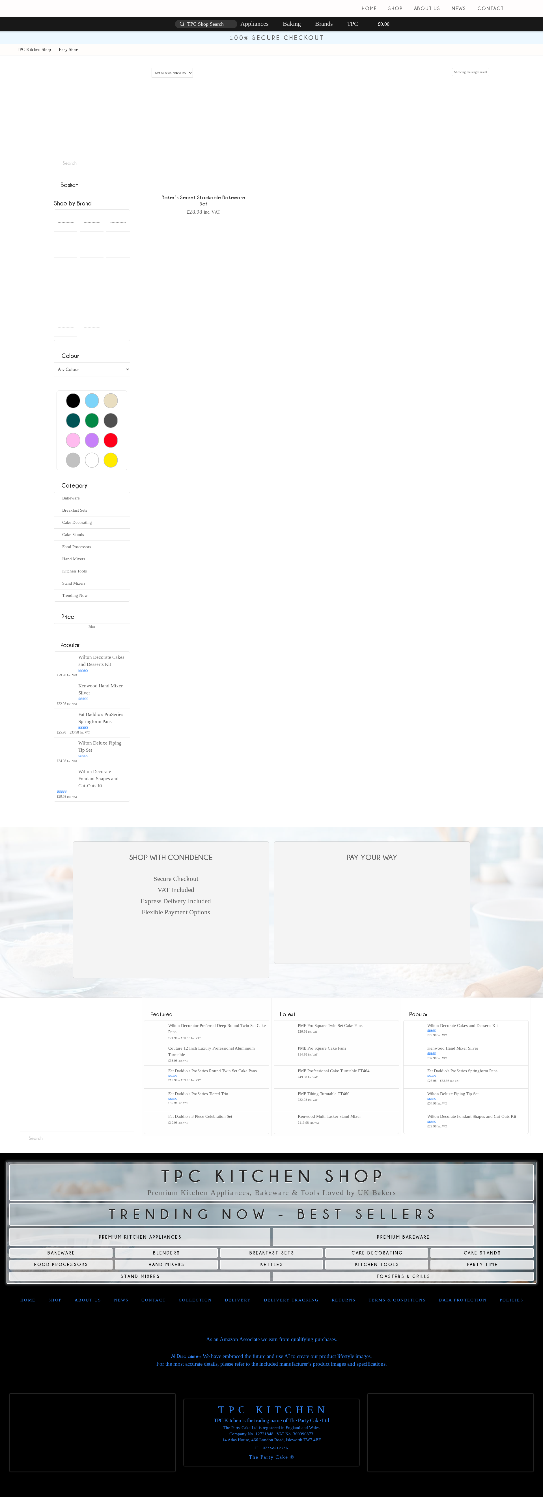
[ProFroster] (92, 298)
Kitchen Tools (74, 571)
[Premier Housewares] (66, 298)
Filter (92, 626)
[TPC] (66, 325)
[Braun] (66, 246)
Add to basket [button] (203, 224)
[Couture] (92, 246)
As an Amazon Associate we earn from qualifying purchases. (271, 1339)
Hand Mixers (73, 559)
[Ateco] (92, 220)
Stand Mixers (73, 583)
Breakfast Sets (74, 510)
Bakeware (71, 498)
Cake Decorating (77, 522)
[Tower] (118, 298)
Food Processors (76, 546)
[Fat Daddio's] (66, 272)
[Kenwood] (92, 272)
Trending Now (75, 595)
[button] (534, 8)
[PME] (118, 272)
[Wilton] (92, 325)
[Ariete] (66, 220)
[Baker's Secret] (118, 220)
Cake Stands (73, 534)
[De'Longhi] (118, 246)
